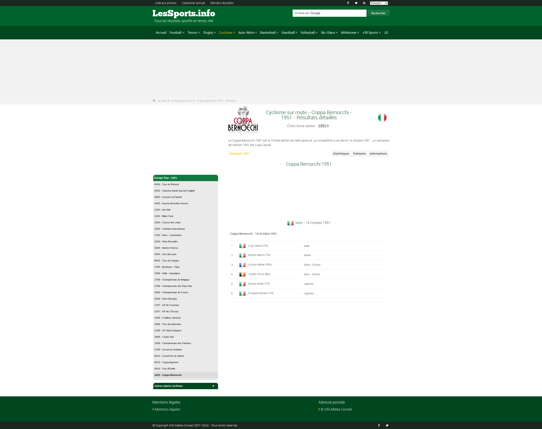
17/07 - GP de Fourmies (166, 305)
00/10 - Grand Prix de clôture (169, 356)
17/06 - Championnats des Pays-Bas (173, 286)
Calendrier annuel (193, 3)
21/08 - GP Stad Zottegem (167, 330)
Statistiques (341, 153)
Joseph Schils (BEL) (259, 274)
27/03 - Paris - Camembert (168, 235)
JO (386, 32)
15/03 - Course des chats (167, 222)
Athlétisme (348, 32)
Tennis (192, 32)
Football (175, 32)
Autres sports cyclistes (168, 386)
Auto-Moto (246, 32)
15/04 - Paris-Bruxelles (166, 241)
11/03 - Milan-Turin (163, 216)
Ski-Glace (328, 32)
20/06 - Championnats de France (171, 292)
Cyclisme (225, 32)
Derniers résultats (222, 3)
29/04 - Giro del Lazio (165, 254)
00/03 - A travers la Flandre (168, 197)
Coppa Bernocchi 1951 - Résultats (216, 100)
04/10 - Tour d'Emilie (164, 368)
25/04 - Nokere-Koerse (166, 248)
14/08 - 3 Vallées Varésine (167, 318)
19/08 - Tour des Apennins (167, 324)
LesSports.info (168, 13)
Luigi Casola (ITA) (258, 245)
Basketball (267, 32)
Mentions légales (167, 409)
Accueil (161, 32)
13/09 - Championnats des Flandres (172, 343)
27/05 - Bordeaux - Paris (167, 267)
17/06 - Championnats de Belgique (171, 279)
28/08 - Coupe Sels (164, 337)
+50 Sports (370, 32)
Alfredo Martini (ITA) (259, 255)
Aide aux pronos (165, 3)
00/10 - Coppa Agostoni (166, 362)
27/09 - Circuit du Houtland (168, 349)
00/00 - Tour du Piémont (166, 184)
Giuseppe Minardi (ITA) (261, 293)
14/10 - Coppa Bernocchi (168, 375)
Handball (288, 32)
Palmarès (359, 153)
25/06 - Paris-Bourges (165, 298)
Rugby (208, 32)
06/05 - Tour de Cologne (166, 260)
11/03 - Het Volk (162, 209)
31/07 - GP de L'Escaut (166, 311)
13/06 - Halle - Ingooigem (167, 273)
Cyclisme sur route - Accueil (171, 169)
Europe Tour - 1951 (165, 177)
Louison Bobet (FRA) (260, 264)
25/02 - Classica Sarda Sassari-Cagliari (174, 190)
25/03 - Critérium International (169, 229)
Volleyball (308, 32)
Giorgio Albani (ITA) (259, 283)
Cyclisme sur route (181, 100)
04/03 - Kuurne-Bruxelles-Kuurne (171, 203)
